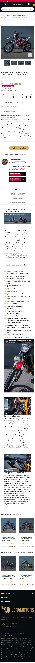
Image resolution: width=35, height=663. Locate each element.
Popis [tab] (17, 190)
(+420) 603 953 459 (18, 169)
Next (32, 63)
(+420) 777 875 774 (18, 162)
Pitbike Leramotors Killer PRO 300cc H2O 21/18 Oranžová (26, 538)
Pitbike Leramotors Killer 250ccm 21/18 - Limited (26, 576)
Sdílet (20, 154)
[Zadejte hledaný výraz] (31, 9)
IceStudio (10, 636)
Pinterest (24, 154)
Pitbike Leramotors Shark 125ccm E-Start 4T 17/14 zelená (8, 576)
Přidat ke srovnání (8, 154)
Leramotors (5, 535)
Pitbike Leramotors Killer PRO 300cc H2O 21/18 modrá (8, 538)
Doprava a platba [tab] (17, 202)
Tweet (22, 154)
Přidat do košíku (19, 148)
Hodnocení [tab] (17, 198)
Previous (3, 63)
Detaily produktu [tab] (17, 194)
